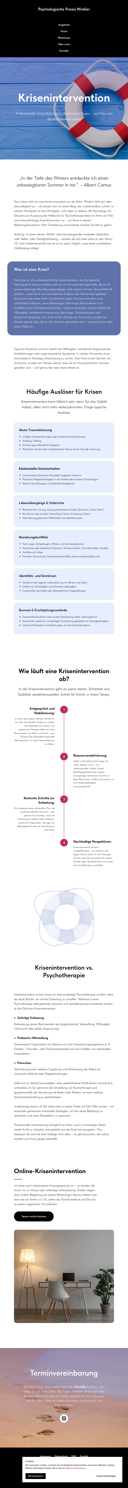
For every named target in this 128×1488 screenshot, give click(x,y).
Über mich (64, 44)
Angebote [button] (64, 24)
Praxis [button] (64, 31)
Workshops (64, 37)
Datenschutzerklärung (75, 1468)
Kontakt (64, 50)
